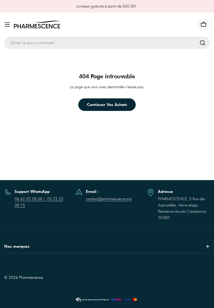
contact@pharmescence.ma (109, 199)
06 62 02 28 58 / (31, 199)
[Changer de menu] (7, 24)
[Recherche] (202, 43)
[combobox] (107, 43)
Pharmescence (31, 277)
